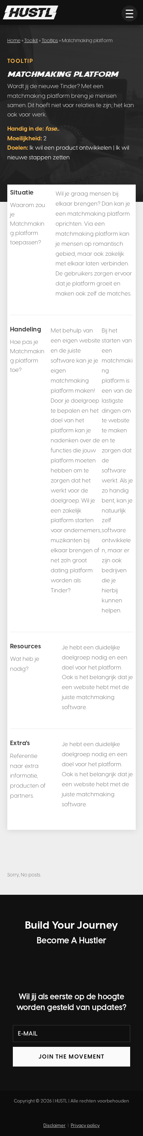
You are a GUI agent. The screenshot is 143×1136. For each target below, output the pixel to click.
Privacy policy (85, 1125)
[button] (129, 13)
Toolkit (31, 41)
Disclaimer (54, 1125)
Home (13, 41)
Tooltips (50, 41)
